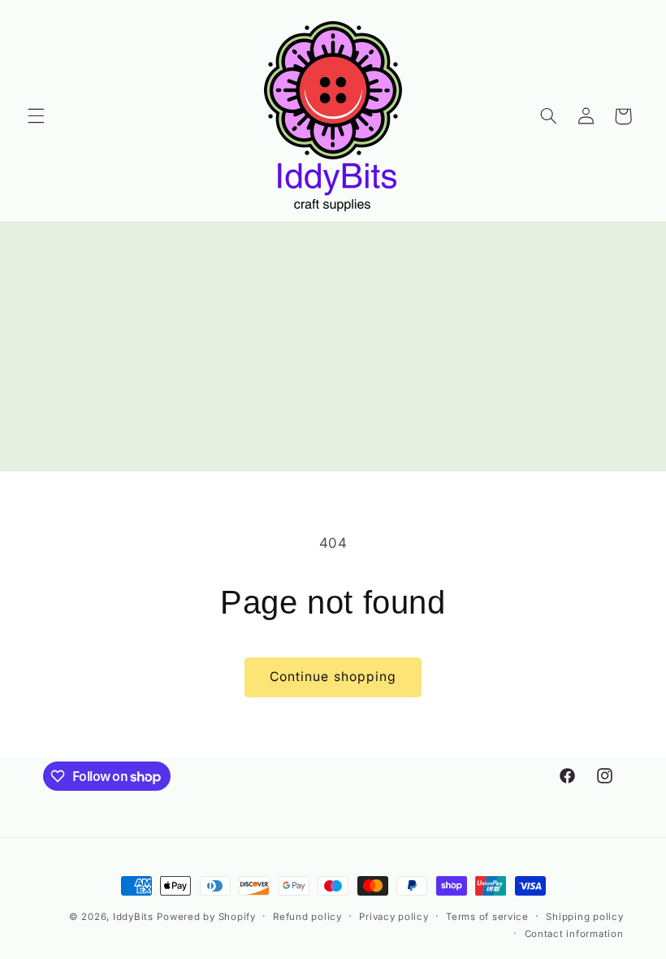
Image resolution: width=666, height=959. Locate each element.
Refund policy (307, 916)
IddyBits (133, 916)
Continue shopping (333, 676)
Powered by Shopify (206, 916)
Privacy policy (393, 916)
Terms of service (487, 916)
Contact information (574, 933)
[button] (35, 116)
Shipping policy (584, 916)
